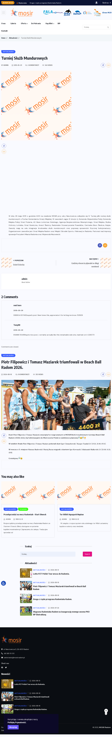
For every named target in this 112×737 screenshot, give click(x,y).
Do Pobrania (36, 23)
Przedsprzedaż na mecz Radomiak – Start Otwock (25, 514)
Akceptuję (13, 727)
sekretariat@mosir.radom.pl (14, 658)
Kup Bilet (49, 23)
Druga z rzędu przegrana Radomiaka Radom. (46, 3)
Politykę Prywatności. (17, 722)
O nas (3, 23)
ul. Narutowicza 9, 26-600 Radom (16, 649)
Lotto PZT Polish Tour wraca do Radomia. (51, 573)
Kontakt (4, 31)
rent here (17, 305)
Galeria (13, 23)
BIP (59, 23)
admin (8, 519)
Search (87, 554)
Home (3, 38)
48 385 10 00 (9, 653)
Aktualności (13, 38)
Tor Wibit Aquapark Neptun (72, 514)
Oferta (23, 23)
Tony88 (16, 325)
